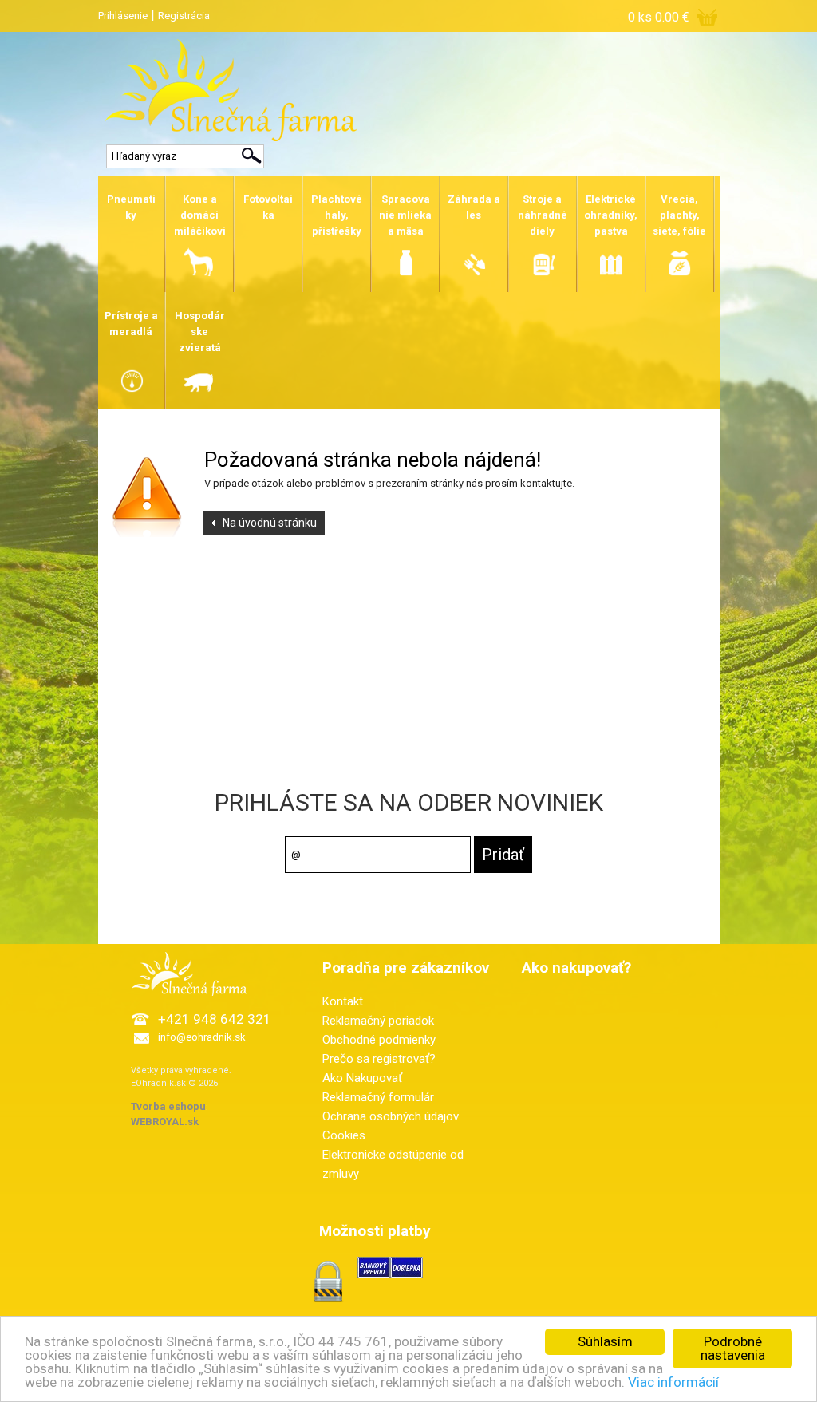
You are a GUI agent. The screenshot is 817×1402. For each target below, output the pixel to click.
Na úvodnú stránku (270, 522)
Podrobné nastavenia (733, 1348)
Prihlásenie (123, 16)
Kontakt (342, 1001)
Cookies (343, 1135)
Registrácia (184, 16)
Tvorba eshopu (168, 1106)
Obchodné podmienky (379, 1040)
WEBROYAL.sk (165, 1122)
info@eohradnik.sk (202, 1037)
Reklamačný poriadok (378, 1020)
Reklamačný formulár (378, 1097)
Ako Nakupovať (362, 1078)
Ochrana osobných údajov (390, 1116)
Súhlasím (605, 1341)
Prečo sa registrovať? (379, 1059)
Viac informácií (673, 1382)
